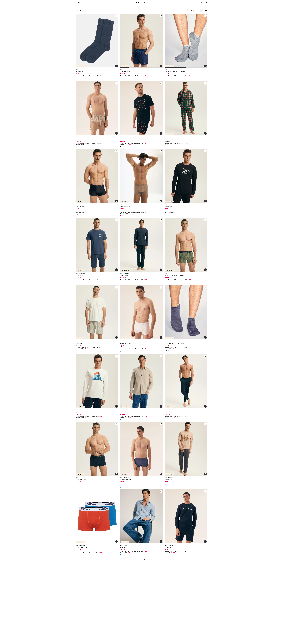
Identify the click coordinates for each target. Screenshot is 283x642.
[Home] (141, 3)
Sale (82, 7)
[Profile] (198, 2)
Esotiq (77, 7)
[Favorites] (202, 2)
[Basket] (206, 2)
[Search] (194, 2)
